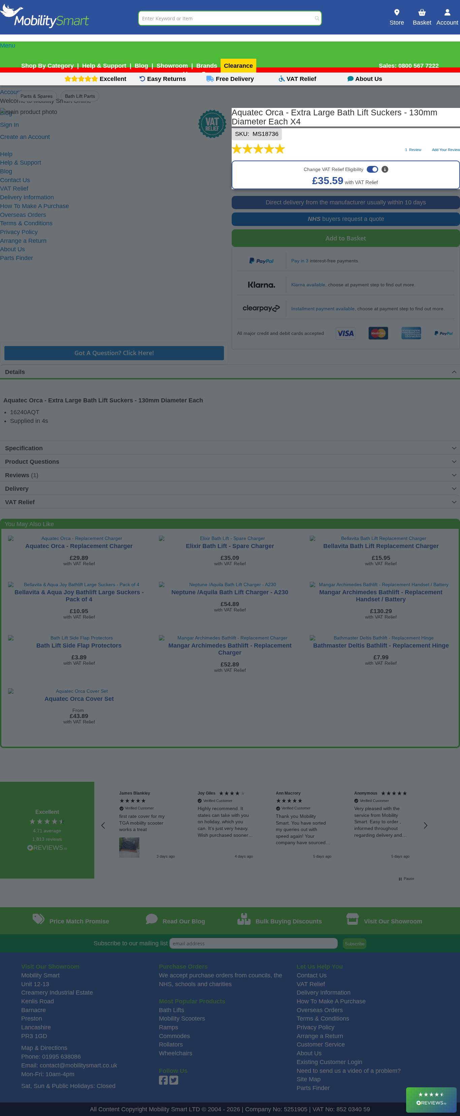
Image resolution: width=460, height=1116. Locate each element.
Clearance (238, 65)
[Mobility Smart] (69, 18)
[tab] (230, 45)
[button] (103, 826)
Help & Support (104, 65)
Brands (206, 65)
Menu (7, 45)
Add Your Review (446, 150)
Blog (141, 65)
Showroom (172, 65)
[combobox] (230, 18)
